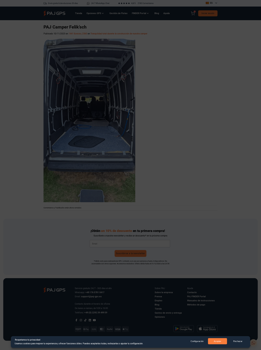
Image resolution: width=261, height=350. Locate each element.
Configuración (197, 341)
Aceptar (217, 341)
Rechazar (238, 341)
